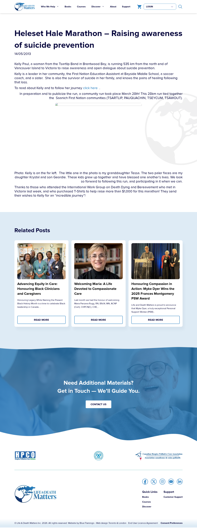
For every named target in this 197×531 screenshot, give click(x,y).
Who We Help (48, 6)
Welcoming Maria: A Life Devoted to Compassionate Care (95, 289)
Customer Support (173, 497)
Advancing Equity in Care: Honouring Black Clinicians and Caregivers (38, 289)
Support (126, 6)
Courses (81, 6)
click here (90, 88)
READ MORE (41, 319)
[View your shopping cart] (138, 6)
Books (68, 6)
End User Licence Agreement (143, 523)
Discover (96, 6)
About (113, 6)
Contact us (98, 404)
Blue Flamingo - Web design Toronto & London (103, 523)
